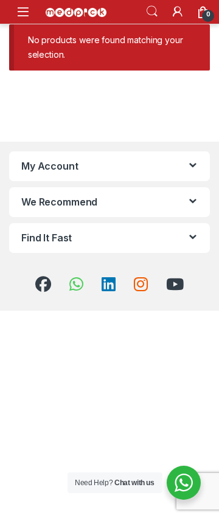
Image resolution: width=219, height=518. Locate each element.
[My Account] (177, 11)
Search (152, 11)
